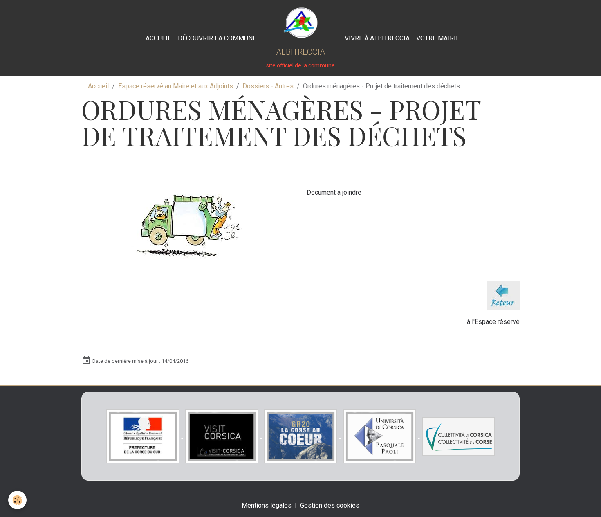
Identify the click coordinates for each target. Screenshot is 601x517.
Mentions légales (267, 505)
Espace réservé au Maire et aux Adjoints (175, 86)
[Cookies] (17, 500)
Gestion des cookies (329, 505)
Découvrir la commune (217, 38)
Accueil (158, 38)
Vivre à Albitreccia (377, 38)
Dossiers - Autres (268, 86)
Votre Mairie (438, 38)
